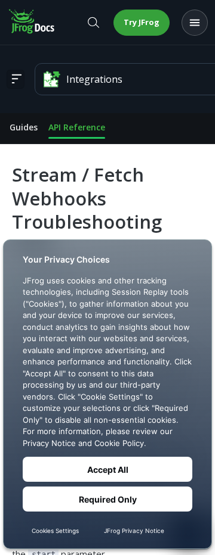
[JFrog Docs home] (32, 23)
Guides (24, 127)
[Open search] (93, 22)
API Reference (76, 127)
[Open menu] (195, 23)
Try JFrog (141, 22)
